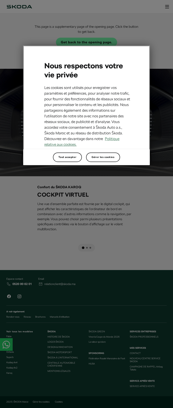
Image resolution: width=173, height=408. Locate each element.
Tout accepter (67, 157)
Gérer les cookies (103, 157)
